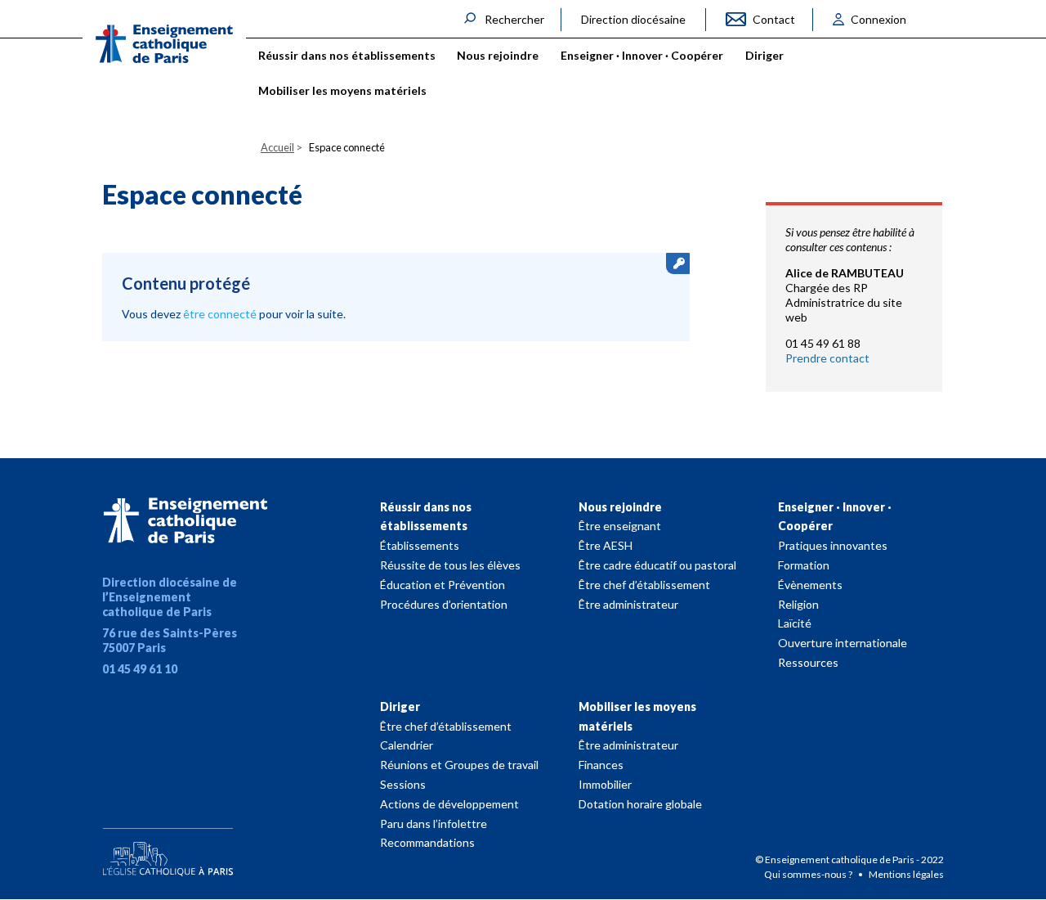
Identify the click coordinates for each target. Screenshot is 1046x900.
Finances (601, 765)
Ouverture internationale (842, 643)
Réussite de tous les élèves (450, 565)
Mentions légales (906, 874)
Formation (803, 565)
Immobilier (605, 784)
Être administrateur (628, 604)
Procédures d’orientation (443, 604)
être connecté (220, 314)
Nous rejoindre (620, 507)
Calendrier (406, 745)
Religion (798, 604)
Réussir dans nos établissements (426, 516)
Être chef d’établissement (644, 585)
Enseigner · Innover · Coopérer (835, 516)
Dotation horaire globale (640, 804)
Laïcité (794, 623)
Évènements (810, 585)
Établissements (419, 545)
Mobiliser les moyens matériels (637, 716)
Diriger (400, 706)
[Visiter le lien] (164, 44)
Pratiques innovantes (832, 545)
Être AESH (606, 545)
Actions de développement (449, 804)
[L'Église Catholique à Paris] (167, 848)
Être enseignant (620, 526)
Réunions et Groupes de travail (459, 765)
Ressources (808, 662)
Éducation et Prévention (442, 585)
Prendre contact (827, 358)
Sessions (403, 784)
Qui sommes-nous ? (809, 874)
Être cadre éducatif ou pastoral (657, 565)
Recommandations (427, 842)
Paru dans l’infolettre (433, 823)
